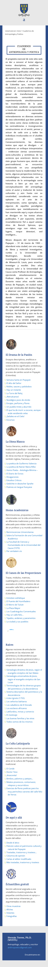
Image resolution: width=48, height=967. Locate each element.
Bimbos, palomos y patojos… (19, 778)
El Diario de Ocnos (14, 473)
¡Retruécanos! (12, 396)
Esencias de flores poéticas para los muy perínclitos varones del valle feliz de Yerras (24, 791)
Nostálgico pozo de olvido (18, 400)
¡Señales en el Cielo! (15, 416)
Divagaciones (12, 477)
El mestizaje (11, 715)
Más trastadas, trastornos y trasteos (22, 862)
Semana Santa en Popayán (18, 379)
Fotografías (11, 916)
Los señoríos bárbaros (16, 701)
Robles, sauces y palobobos (19, 386)
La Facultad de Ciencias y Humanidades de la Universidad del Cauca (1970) (23, 544)
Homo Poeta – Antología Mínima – (22, 470)
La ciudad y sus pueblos (17, 621)
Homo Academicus (17, 510)
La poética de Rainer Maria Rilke (21, 466)
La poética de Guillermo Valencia (21, 463)
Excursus (10, 419)
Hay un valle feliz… (15, 614)
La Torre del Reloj (14, 393)
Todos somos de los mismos (19, 721)
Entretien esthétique (15, 598)
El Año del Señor (13, 383)
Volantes (10, 912)
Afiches (9, 909)
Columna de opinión (15, 855)
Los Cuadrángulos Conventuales (21, 611)
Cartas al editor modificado (18, 859)
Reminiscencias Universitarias (20, 532)
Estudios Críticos (13, 480)
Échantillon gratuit (17, 885)
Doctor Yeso (11, 772)
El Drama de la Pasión (19, 355)
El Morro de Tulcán (15, 604)
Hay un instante (13, 389)
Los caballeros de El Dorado (19, 705)
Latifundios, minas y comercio (20, 711)
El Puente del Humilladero (18, 601)
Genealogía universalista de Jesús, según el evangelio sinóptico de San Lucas (23, 679)
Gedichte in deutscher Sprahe (19, 483)
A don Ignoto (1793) (15, 698)
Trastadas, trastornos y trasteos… (21, 852)
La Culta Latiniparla (18, 744)
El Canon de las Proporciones (23, 573)
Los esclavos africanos (16, 708)
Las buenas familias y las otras (20, 718)
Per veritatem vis (14, 551)
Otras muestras (13, 906)
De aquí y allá (14, 818)
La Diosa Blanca (15, 442)
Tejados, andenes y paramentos (20, 618)
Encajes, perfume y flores (17, 403)
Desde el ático (12, 842)
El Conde (10, 768)
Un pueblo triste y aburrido (18, 406)
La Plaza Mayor (13, 608)
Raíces (9, 645)
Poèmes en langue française (19, 487)
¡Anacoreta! (11, 775)
